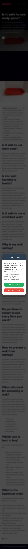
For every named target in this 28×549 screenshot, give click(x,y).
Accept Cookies (14, 284)
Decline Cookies (14, 290)
